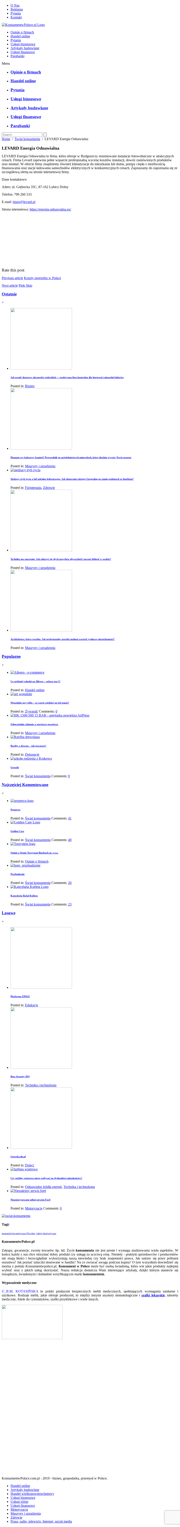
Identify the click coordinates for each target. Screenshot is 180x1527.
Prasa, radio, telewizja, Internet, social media (41, 1521)
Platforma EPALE (20, 996)
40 (70, 840)
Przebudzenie (18, 874)
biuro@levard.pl (24, 202)
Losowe (8, 913)
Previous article (12, 278)
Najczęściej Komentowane (25, 784)
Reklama (17, 9)
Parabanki (17, 56)
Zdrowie (49, 487)
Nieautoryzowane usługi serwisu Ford (30, 1199)
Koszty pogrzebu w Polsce (42, 278)
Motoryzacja (33, 1208)
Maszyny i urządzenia (40, 466)
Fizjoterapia (33, 487)
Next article (10, 285)
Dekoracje (32, 754)
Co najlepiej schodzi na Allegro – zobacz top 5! (35, 681)
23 (70, 904)
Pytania (16, 13)
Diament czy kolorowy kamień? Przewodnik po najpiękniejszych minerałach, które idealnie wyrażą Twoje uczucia (71, 457)
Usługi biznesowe (23, 44)
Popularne (11, 656)
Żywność (31, 711)
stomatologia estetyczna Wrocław (18, 1233)
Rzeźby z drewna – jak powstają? (28, 745)
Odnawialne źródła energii (43, 1187)
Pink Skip (25, 285)
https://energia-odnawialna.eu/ (50, 209)
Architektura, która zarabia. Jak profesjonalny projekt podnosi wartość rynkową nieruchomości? (63, 639)
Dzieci (29, 1165)
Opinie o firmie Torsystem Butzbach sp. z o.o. (34, 852)
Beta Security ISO (20, 1076)
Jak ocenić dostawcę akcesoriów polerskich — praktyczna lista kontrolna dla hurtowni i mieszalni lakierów (67, 377)
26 (70, 883)
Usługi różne (19, 1501)
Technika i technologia (40, 1085)
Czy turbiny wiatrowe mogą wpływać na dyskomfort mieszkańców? (46, 1178)
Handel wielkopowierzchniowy (32, 1494)
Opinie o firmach (22, 32)
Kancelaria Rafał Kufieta (24, 895)
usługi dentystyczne (46, 1233)
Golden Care (17, 831)
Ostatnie (9, 294)
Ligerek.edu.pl (18, 1156)
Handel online (20, 36)
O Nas (15, 5)
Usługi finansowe (23, 52)
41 (70, 818)
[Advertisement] (90, 1410)
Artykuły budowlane (25, 48)
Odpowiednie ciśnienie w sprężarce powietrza (34, 724)
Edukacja (31, 1005)
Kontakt (16, 17)
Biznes (29, 386)
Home (6, 139)
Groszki (15, 767)
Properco (15, 809)
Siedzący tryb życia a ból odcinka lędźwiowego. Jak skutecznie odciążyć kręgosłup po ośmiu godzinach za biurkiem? (72, 479)
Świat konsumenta (27, 139)
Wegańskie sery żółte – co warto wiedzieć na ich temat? (40, 702)
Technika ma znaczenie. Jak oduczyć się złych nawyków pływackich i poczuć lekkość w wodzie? (61, 559)
